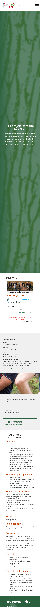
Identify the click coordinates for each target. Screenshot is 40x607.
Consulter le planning (24, 300)
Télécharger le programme (13, 422)
